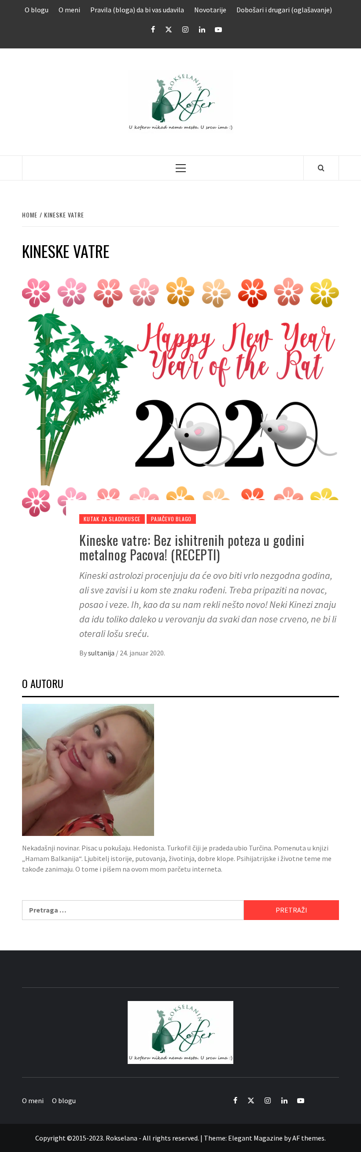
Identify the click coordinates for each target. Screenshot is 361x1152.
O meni (69, 9)
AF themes (308, 1138)
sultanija (102, 652)
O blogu (36, 9)
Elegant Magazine (255, 1138)
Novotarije (210, 9)
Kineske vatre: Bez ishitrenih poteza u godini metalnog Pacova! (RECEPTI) (192, 547)
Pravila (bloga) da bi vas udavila (137, 9)
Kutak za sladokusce (112, 519)
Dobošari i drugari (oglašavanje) (284, 9)
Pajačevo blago (171, 519)
